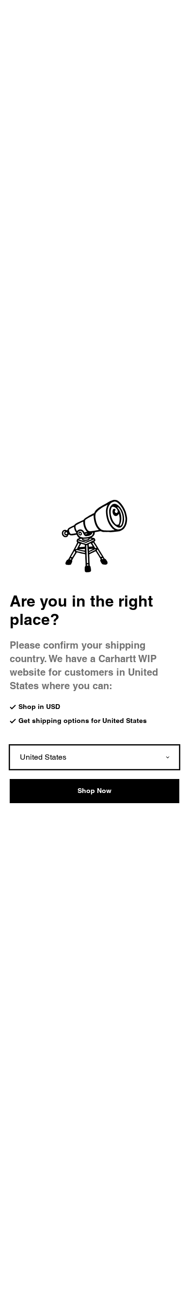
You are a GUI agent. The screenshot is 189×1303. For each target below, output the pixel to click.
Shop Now (94, 790)
